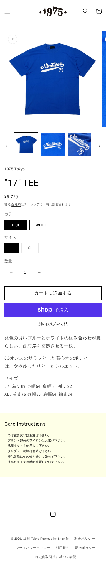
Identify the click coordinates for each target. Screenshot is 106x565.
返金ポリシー (84, 539)
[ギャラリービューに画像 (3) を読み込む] (79, 144)
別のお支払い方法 (53, 324)
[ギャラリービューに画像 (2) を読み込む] (52, 144)
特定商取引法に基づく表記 (55, 557)
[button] (7, 11)
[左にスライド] (6, 145)
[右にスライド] (99, 145)
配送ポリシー (85, 548)
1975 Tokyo (31, 539)
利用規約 (62, 548)
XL (32, 249)
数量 (8, 260)
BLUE (16, 225)
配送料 (16, 204)
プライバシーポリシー (33, 548)
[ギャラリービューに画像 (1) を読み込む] (26, 144)
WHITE (42, 225)
